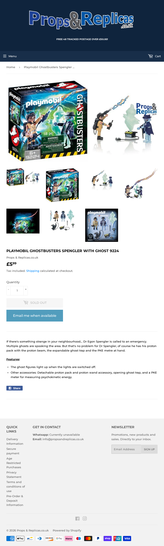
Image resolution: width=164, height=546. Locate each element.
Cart (157, 56)
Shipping (32, 270)
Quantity (13, 282)
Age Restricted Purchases (13, 463)
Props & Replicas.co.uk (33, 530)
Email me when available (34, 316)
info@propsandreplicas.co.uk (63, 439)
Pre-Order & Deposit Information (14, 500)
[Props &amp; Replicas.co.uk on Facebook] (77, 519)
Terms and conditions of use (15, 486)
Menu (13, 56)
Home (10, 67)
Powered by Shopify (67, 530)
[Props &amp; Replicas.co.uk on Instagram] (85, 519)
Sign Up (149, 449)
